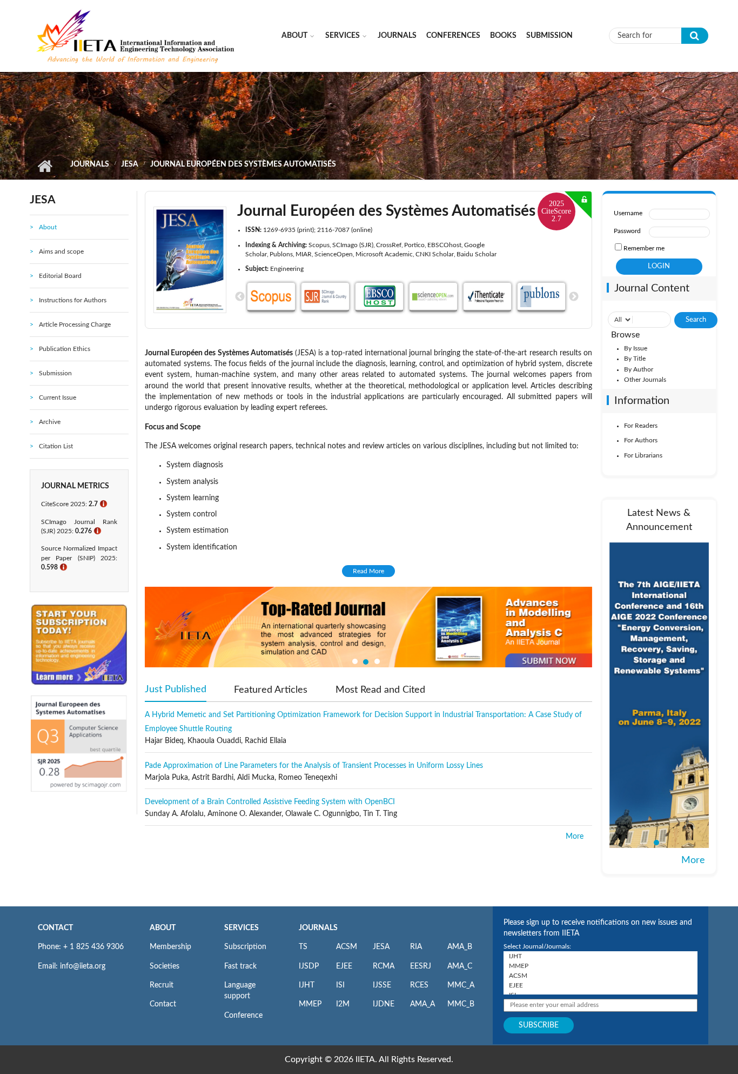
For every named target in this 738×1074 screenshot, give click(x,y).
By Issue (635, 348)
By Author (638, 369)
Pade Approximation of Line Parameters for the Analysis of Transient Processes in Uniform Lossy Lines (314, 766)
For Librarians (643, 455)
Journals (397, 35)
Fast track (240, 966)
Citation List (56, 446)
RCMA (383, 966)
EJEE (344, 966)
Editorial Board (60, 276)
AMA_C (459, 966)
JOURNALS (318, 928)
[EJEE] (600, 985)
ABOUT (163, 928)
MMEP (310, 1004)
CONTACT (55, 928)
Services (342, 35)
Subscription (245, 947)
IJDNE (383, 1004)
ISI (340, 985)
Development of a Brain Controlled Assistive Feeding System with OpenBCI (270, 802)
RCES (419, 985)
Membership (170, 947)
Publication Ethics (64, 349)
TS (303, 947)
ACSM (346, 947)
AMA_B (459, 947)
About (294, 35)
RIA (416, 947)
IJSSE (382, 985)
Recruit (161, 985)
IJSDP (309, 966)
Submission (549, 35)
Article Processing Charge (75, 324)
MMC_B (460, 1004)
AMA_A (422, 1004)
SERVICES (241, 928)
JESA (129, 164)
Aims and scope (61, 251)
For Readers (641, 425)
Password (627, 231)
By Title (635, 358)
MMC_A (460, 985)
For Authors (641, 440)
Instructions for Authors (72, 300)
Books (503, 35)
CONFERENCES (453, 35)
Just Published (175, 689)
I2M (343, 1004)
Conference (243, 1015)
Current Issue (57, 397)
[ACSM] (600, 975)
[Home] (136, 35)
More (574, 836)
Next (573, 296)
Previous (239, 296)
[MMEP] (600, 966)
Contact (163, 1004)
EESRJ (420, 966)
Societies (164, 966)
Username (628, 213)
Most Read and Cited (380, 690)
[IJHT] (600, 956)
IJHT (306, 985)
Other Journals (645, 379)
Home (44, 166)
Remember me (644, 248)
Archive (50, 422)
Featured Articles (270, 690)
